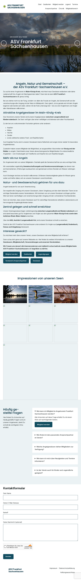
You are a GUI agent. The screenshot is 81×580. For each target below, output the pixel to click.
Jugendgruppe (43, 254)
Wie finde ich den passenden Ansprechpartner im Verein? (54, 436)
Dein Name (7, 493)
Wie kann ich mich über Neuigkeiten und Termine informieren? (55, 459)
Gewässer (36, 261)
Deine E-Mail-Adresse (11, 503)
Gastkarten (28, 254)
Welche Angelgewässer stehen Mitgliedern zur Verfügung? (54, 448)
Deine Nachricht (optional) (12, 522)
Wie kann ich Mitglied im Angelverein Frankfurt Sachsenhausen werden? (54, 412)
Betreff (5, 512)
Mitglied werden (11, 254)
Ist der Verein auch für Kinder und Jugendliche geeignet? (54, 471)
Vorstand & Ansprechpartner (16, 261)
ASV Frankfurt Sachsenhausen (16, 6)
